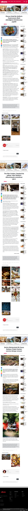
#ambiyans (4, 450)
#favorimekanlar (7, 450)
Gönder (17, 153)
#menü (12, 262)
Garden (17, 379)
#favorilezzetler (11, 450)
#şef (11, 110)
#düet (13, 110)
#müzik (14, 262)
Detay (21, 510)
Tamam (24, 510)
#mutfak (6, 110)
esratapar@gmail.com (8, 472)
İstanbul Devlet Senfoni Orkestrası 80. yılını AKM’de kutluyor (24, 36)
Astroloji (23, 496)
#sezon (5, 262)
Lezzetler (9, 1)
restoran (10, 240)
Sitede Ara (23, 493)
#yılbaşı (7, 262)
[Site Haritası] (0, 497)
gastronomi (13, 46)
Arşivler (12, 497)
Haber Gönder (2, 505)
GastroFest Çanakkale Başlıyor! (24, 74)
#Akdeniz (4, 110)
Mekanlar (12, 1)
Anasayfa (2, 4)
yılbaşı (9, 204)
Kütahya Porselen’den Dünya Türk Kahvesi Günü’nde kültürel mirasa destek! (24, 30)
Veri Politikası (1, 501)
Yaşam (15, 497)
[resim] (15, 460)
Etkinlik (4, 60)
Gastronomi (15, 53)
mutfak (10, 89)
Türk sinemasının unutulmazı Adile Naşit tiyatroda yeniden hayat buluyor (24, 53)
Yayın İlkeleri (1, 500)
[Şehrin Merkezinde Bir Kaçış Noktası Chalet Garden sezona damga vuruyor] (10, 360)
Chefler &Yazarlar (18, 1)
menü (11, 223)
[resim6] (6, 308)
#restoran (10, 262)
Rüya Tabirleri (23, 495)
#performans (17, 262)
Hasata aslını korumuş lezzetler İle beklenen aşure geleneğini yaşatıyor (24, 88)
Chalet (15, 379)
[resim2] (6, 122)
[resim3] (15, 127)
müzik (8, 207)
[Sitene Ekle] (2, 497)
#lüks (3, 262)
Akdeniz (13, 52)
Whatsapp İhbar (2, 504)
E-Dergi (15, 496)
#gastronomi (9, 110)
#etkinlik (15, 110)
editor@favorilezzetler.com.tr (9, 320)
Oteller (14, 1)
